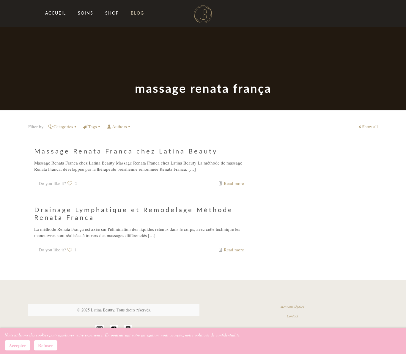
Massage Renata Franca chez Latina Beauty (126, 151)
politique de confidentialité (217, 335)
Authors (119, 126)
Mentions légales (292, 306)
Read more (234, 183)
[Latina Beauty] (203, 13)
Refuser (45, 345)
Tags (92, 126)
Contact (292, 316)
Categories (63, 126)
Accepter (17, 345)
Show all (370, 126)
